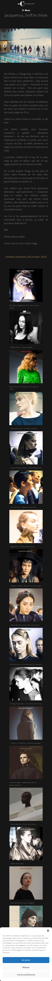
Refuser (26, 967)
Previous (4, 45)
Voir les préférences (26, 975)
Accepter (26, 960)
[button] (48, 930)
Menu (27, 10)
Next (46, 45)
